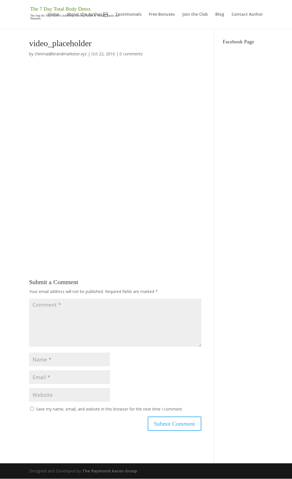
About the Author (84, 14)
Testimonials (128, 14)
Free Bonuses (162, 14)
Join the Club (195, 14)
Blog (219, 14)
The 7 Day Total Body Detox (60, 9)
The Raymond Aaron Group (109, 471)
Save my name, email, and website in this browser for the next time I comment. (109, 409)
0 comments (131, 53)
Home (53, 14)
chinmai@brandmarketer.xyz (61, 53)
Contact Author (247, 14)
